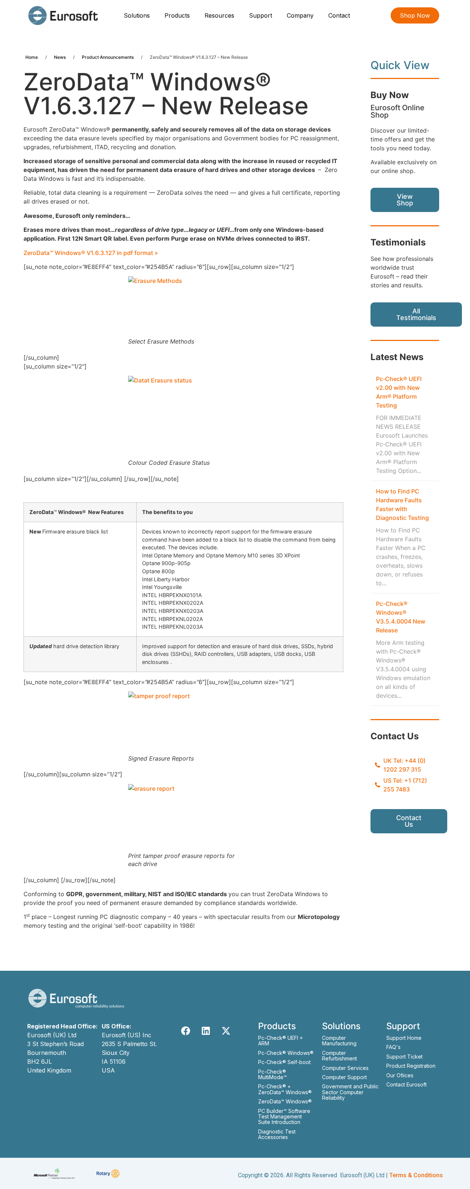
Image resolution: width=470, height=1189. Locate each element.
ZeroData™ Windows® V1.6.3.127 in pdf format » (91, 252)
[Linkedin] (205, 1031)
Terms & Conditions (416, 1175)
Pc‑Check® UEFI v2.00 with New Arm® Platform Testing (399, 392)
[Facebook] (185, 1031)
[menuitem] (137, 15)
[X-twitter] (226, 1031)
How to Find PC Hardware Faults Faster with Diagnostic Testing (402, 504)
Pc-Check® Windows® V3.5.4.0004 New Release (400, 617)
